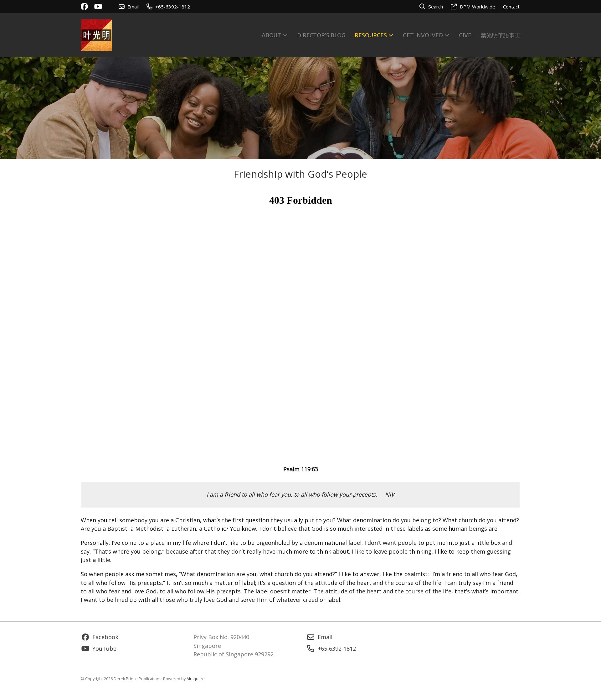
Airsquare (196, 678)
